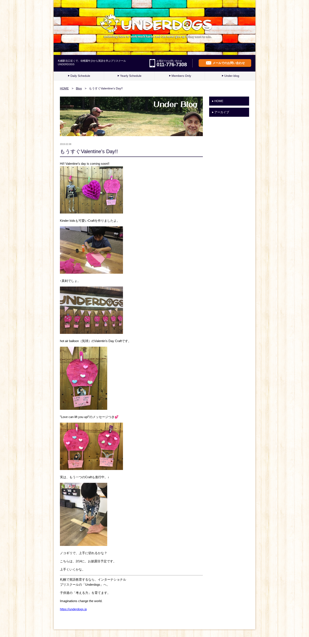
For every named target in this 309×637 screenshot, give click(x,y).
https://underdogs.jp (73, 609)
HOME (64, 88)
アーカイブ (221, 112)
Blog (79, 88)
